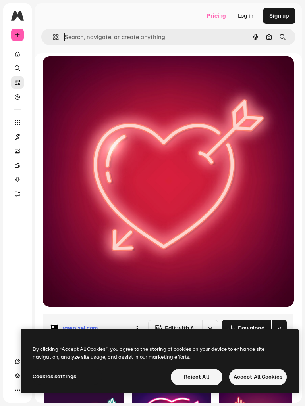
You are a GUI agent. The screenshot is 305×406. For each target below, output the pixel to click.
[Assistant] (17, 194)
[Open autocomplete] (53, 37)
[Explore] (17, 96)
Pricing (216, 15)
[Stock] (17, 82)
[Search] (17, 68)
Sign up (279, 15)
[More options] (137, 328)
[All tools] (17, 122)
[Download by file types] (279, 328)
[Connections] (17, 361)
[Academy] (17, 376)
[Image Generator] (17, 151)
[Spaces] (17, 136)
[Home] (17, 54)
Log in (245, 15)
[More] (17, 390)
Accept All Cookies (258, 376)
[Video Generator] (17, 165)
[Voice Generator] (17, 179)
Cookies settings (54, 376)
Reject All (196, 376)
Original (94, 71)
